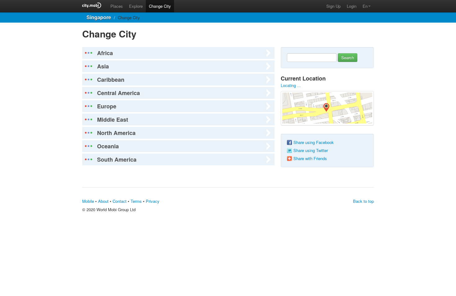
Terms (136, 201)
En (365, 6)
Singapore (99, 17)
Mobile (88, 201)
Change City (160, 6)
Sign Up (333, 6)
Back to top (363, 201)
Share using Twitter (310, 150)
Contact (120, 201)
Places (116, 6)
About (103, 201)
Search (347, 57)
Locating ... (291, 85)
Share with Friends (310, 158)
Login (351, 6)
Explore (136, 6)
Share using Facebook (313, 142)
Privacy (152, 201)
